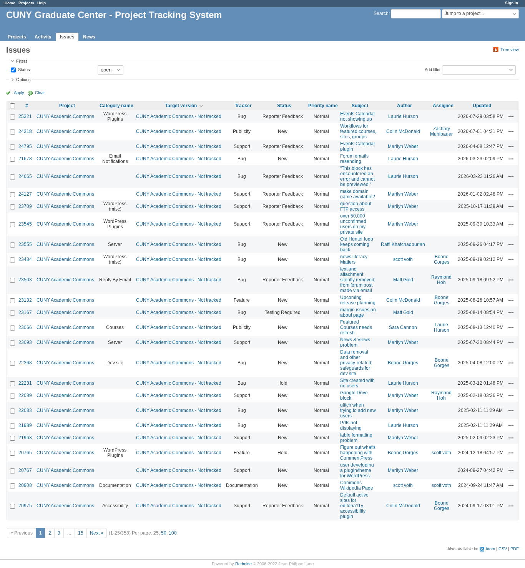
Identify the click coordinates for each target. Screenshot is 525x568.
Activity (43, 37)
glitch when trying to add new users (358, 410)
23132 (25, 300)
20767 (25, 470)
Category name (116, 105)
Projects (26, 3)
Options (23, 79)
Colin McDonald (403, 131)
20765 (25, 452)
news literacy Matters (353, 259)
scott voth (403, 259)
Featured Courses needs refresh (356, 327)
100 (173, 533)
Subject (360, 105)
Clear (40, 92)
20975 (25, 505)
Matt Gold (403, 279)
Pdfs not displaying (351, 425)
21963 (25, 437)
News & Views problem (355, 342)
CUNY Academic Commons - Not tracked (178, 116)
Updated (482, 105)
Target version (181, 105)
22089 (25, 395)
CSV (502, 548)
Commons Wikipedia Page (356, 485)
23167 (25, 312)
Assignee (443, 105)
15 (80, 533)
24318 (25, 131)
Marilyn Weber (403, 146)
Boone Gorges (441, 259)
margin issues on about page (358, 312)
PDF (514, 548)
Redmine (243, 563)
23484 (25, 259)
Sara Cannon (403, 327)
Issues (67, 37)
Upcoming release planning (357, 300)
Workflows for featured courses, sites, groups (358, 131)
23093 (25, 342)
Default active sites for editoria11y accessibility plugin (354, 505)
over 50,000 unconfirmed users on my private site (353, 224)
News (89, 37)
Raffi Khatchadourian (403, 244)
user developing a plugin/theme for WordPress (357, 470)
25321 (25, 116)
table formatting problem (356, 437)
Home (10, 3)
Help (41, 3)
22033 (25, 410)
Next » (96, 533)
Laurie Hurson (403, 116)
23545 (25, 224)
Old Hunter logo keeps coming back (356, 244)
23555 (25, 244)
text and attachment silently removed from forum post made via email (357, 279)
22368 (25, 362)
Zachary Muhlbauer (441, 131)
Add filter (433, 69)
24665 (25, 176)
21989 (25, 425)
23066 (25, 327)
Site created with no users (357, 383)
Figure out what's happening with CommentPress (357, 453)
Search (381, 13)
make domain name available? (357, 194)
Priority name (323, 105)
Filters (22, 61)
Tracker (243, 105)
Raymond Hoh (441, 279)
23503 (25, 279)
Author (404, 105)
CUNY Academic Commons (65, 116)
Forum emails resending (354, 158)
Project (67, 105)
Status (23, 69)
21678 (25, 158)
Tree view (509, 49)
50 (163, 533)
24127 (25, 194)
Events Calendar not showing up (357, 116)
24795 (25, 146)
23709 (25, 206)
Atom (490, 548)
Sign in (511, 3)
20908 (25, 485)
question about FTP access (355, 206)
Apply (19, 92)
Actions (511, 116)
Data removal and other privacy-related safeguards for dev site (355, 362)
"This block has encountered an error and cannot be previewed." (357, 176)
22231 (25, 383)
